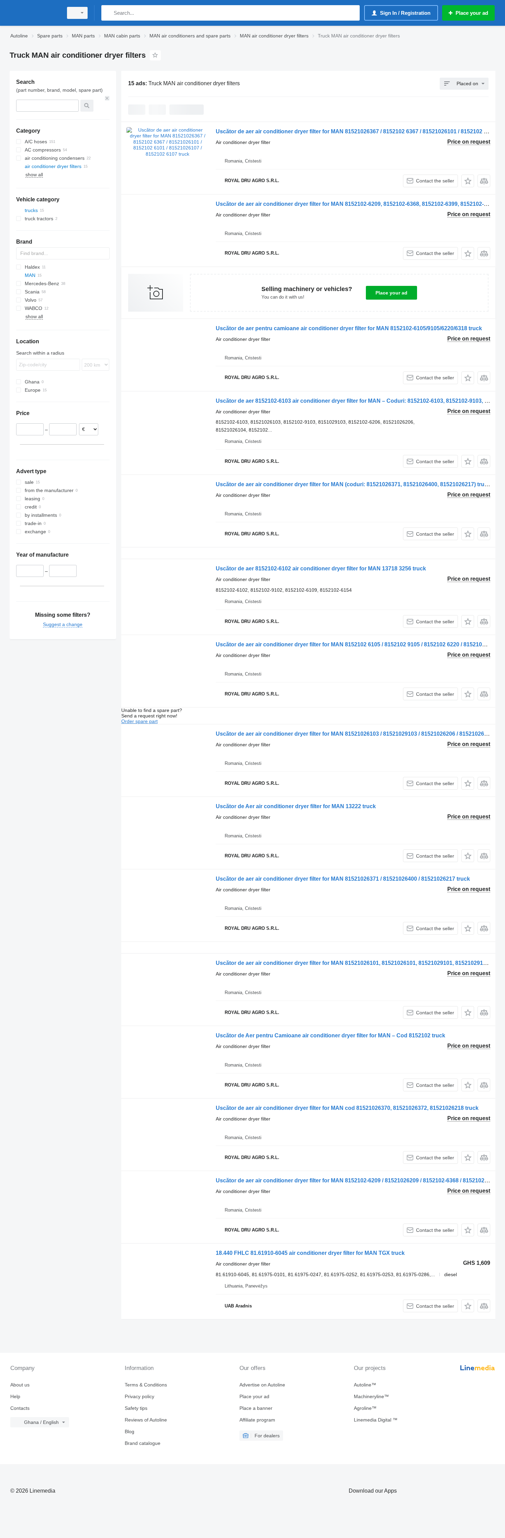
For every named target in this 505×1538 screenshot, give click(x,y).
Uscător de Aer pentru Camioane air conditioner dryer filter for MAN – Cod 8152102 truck (330, 1035)
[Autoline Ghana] (34, 13)
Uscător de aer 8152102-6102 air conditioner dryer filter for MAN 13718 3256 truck (321, 568)
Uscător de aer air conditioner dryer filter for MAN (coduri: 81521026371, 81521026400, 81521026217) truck (353, 484)
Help (15, 1396)
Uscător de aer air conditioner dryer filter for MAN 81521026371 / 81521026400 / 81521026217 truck (343, 879)
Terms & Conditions (146, 1384)
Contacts (20, 1408)
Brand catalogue (142, 1443)
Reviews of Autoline (146, 1420)
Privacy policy (139, 1396)
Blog (129, 1431)
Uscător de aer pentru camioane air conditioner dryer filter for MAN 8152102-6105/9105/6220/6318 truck (349, 328)
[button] (467, 181)
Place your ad (391, 293)
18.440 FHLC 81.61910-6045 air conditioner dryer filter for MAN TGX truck (310, 1253)
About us (20, 1384)
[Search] (108, 13)
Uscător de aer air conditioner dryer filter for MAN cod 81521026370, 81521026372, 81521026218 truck (347, 1108)
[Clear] (107, 98)
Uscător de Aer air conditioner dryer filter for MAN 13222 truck (296, 806)
